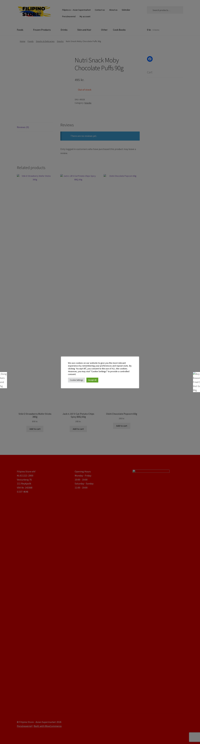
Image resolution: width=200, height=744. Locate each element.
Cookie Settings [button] (76, 380)
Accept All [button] (92, 380)
